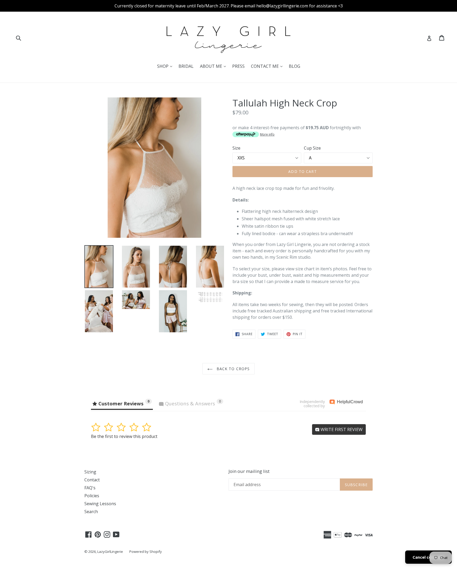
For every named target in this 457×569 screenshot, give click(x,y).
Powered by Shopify (145, 551)
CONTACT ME (268, 66)
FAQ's (89, 488)
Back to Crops (232, 368)
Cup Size (312, 148)
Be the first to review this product (124, 436)
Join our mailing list (249, 471)
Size (236, 148)
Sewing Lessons (100, 504)
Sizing (90, 472)
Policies (91, 496)
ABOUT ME (214, 66)
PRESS (238, 66)
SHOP (166, 66)
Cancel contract (428, 557)
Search (91, 511)
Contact (92, 480)
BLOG (294, 66)
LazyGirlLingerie (110, 551)
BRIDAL (186, 66)
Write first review (341, 429)
